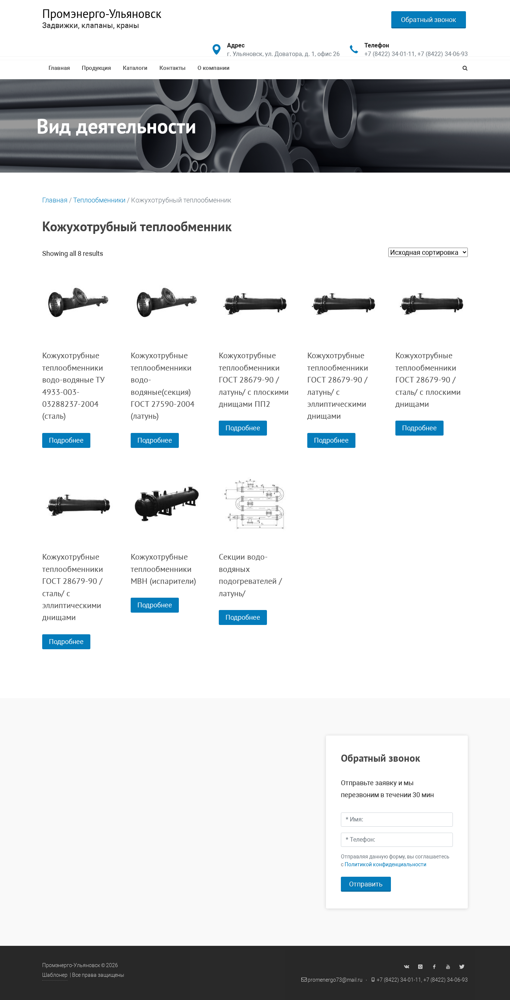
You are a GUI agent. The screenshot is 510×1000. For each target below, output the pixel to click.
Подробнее (66, 440)
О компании (214, 68)
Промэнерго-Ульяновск (101, 13)
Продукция (96, 68)
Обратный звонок (428, 20)
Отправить (366, 884)
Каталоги (135, 68)
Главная (59, 68)
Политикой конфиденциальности (385, 864)
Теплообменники (99, 200)
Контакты (172, 68)
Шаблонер (55, 975)
